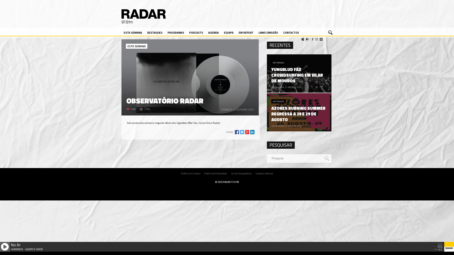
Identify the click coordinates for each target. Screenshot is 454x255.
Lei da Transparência (241, 173)
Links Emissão (268, 32)
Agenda (213, 32)
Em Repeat (246, 32)
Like (133, 109)
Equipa (229, 32)
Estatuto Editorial (264, 173)
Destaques (154, 32)
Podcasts (196, 32)
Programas (176, 32)
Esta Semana (133, 32)
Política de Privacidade (215, 173)
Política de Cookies (191, 173)
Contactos (291, 32)
